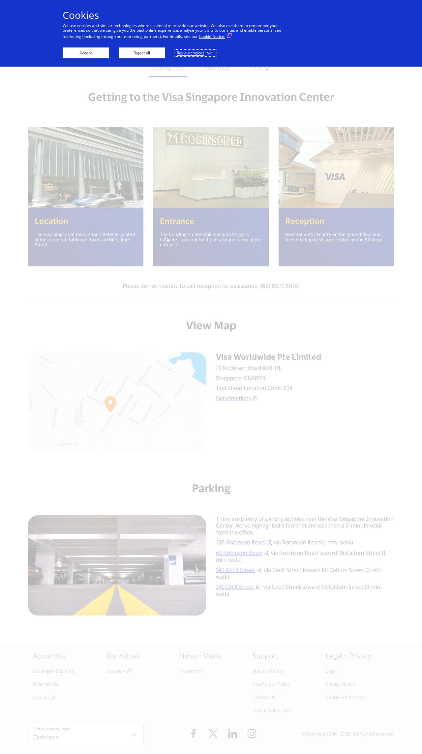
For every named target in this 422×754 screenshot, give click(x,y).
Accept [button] (85, 53)
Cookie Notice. (212, 36)
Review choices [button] (190, 53)
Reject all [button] (142, 53)
